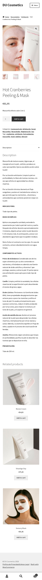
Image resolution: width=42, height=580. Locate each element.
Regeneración (26, 132)
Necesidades (15, 17)
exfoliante (18, 134)
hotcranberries (28, 134)
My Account (7, 576)
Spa (32, 132)
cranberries (10, 134)
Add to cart (18, 119)
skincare (24, 137)
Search (21, 576)
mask (13, 137)
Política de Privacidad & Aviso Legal (16, 564)
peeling (18, 137)
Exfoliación (24, 17)
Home (7, 17)
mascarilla (6, 137)
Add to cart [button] (21, 418)
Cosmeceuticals (16, 129)
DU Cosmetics (13, 5)
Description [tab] (7, 147)
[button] (36, 28)
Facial (33, 129)
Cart (32, 574)
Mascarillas (7, 132)
